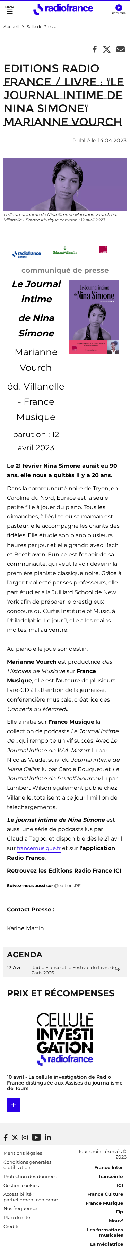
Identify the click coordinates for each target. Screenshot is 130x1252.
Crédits (11, 1226)
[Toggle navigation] (9, 9)
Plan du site (16, 1217)
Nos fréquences (20, 1208)
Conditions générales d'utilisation (27, 1164)
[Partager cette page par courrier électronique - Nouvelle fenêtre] (120, 50)
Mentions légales (22, 1153)
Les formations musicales (105, 1232)
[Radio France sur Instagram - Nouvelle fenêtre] (25, 1138)
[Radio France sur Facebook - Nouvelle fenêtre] (5, 1138)
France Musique (104, 1203)
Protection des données (30, 1176)
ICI (117, 870)
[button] (119, 9)
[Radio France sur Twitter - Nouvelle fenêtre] (14, 1138)
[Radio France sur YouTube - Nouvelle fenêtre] (36, 1137)
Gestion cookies (21, 1185)
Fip (119, 1211)
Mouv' (116, 1221)
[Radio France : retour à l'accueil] (63, 9)
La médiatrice (106, 1244)
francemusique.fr (39, 848)
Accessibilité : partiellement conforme (30, 1196)
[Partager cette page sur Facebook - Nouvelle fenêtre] (95, 50)
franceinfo (111, 1176)
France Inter (108, 1167)
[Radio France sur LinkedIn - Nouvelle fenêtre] (48, 1137)
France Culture (105, 1194)
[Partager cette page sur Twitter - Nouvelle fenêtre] (107, 50)
